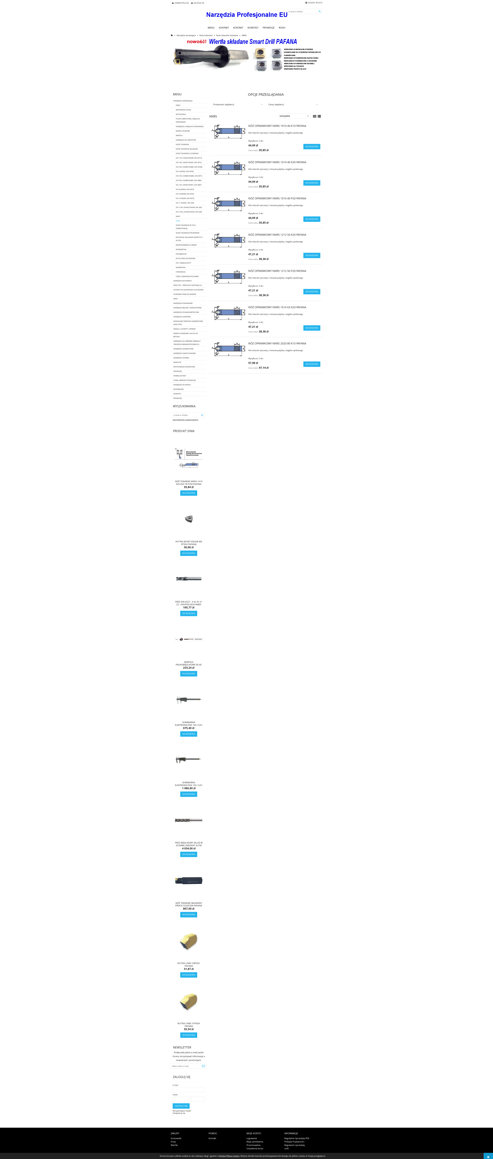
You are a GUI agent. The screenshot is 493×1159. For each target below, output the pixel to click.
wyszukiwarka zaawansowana (185, 420)
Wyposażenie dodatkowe (184, 367)
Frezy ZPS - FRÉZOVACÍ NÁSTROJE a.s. (187, 285)
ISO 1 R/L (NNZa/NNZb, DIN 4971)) (189, 158)
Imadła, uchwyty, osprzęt (184, 329)
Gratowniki (176, 1138)
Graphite (177, 362)
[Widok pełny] (319, 116)
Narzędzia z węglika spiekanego (190, 126)
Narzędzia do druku (182, 385)
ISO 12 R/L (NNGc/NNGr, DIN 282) (189, 207)
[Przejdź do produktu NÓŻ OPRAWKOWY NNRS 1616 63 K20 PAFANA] (228, 313)
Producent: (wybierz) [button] (223, 104)
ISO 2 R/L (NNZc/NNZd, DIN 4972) (189, 162)
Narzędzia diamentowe (183, 349)
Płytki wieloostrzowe (185, 258)
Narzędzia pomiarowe (183, 303)
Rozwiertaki (181, 249)
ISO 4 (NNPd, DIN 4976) (185, 171)
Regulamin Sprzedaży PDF (296, 1138)
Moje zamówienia (254, 1141)
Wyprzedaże (178, 389)
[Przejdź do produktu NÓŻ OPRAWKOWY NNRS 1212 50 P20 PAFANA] (228, 277)
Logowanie (251, 1138)
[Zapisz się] (203, 1066)
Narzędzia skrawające (182, 101)
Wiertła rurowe (183, 131)
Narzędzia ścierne (181, 358)
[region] (246, 80)
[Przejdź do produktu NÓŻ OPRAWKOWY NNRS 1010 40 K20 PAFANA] (228, 168)
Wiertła (179, 135)
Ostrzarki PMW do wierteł (184, 294)
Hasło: (175, 1094)
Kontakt (212, 1138)
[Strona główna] (246, 13)
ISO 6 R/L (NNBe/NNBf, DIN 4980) (188, 180)
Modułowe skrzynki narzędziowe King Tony (188, 323)
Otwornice (181, 272)
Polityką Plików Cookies (229, 1156)
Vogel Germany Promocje (184, 380)
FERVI (175, 299)
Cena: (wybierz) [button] (276, 104)
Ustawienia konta (254, 1148)
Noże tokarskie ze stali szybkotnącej (186, 227)
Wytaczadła (181, 114)
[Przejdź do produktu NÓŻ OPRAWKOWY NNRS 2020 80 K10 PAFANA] (228, 349)
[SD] (246, 54)
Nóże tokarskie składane (187, 149)
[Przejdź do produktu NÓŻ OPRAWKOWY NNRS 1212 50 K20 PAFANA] (228, 240)
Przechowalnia (253, 1145)
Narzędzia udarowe (182, 317)
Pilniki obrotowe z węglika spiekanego (188, 120)
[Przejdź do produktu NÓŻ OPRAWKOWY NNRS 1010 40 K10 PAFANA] (228, 132)
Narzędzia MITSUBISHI (182, 281)
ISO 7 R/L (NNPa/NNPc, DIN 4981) (189, 185)
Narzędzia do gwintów (186, 140)
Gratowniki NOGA (183, 110)
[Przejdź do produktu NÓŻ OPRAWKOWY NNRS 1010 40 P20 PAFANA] (228, 204)
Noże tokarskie (182, 144)
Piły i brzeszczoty (183, 263)
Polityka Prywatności (294, 1141)
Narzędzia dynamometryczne (186, 312)
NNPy (178, 216)
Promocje (177, 371)
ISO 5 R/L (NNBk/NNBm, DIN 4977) (189, 176)
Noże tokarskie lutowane (187, 153)
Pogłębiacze (181, 254)
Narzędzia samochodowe (184, 353)
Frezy (178, 105)
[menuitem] (211, 28)
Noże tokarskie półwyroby (187, 233)
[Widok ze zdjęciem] (314, 116)
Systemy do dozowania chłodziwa (188, 290)
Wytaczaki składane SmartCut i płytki (189, 239)
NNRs (178, 221)
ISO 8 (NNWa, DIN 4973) (185, 189)
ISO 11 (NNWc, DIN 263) (185, 203)
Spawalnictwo (179, 376)
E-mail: (176, 1085)
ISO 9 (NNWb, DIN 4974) (185, 194)
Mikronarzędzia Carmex (186, 245)
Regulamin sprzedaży (294, 1145)
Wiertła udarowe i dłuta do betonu (185, 335)
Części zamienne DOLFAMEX (187, 276)
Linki (286, 1148)
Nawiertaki (181, 267)
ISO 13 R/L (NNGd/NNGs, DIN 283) (189, 212)
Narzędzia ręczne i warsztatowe (187, 308)
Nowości (177, 394)
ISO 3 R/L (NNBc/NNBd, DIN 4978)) (189, 167)
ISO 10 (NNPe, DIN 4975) (185, 198)
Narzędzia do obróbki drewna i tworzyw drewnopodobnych (187, 342)
